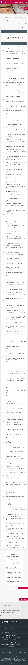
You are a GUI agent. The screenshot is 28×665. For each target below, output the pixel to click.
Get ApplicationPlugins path (13, 181)
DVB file (8, 399)
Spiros (12, 92)
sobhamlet (13, 112)
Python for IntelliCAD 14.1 (12, 68)
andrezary (10, 331)
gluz (12, 382)
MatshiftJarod (11, 215)
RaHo (8, 184)
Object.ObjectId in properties (13, 258)
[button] (25, 20)
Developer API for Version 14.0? (13, 124)
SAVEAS (8, 191)
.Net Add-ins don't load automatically (15, 221)
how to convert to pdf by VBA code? (15, 289)
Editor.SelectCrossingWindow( (13, 346)
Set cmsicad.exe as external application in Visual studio (13, 97)
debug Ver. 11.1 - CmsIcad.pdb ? (14, 408)
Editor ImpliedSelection (12, 492)
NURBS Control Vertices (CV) (14, 577)
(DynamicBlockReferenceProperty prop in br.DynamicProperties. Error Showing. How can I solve (16, 158)
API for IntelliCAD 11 (11, 482)
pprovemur (13, 186)
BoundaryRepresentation (12, 58)
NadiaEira (13, 103)
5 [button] (18, 20)
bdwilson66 (9, 110)
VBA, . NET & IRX (7, 8)
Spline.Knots (9, 251)
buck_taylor (10, 127)
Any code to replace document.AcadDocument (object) (14, 418)
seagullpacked (14, 353)
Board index (7, 17)
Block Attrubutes (12, 523)
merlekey (13, 53)
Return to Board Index (6, 599)
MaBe (8, 545)
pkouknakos (9, 101)
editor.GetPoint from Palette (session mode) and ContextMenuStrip (15, 452)
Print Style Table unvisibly (12, 542)
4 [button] (15, 20)
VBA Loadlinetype (10, 298)
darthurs (9, 371)
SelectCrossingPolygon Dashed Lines (15, 146)
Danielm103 (9, 72)
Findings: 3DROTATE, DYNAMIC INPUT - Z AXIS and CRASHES (14, 581)
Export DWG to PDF (10, 378)
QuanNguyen (14, 63)
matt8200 (9, 445)
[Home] (1, 2)
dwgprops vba (9, 370)
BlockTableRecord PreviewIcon (14, 279)
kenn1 (8, 363)
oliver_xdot (9, 203)
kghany (9, 139)
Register (21, 2)
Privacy (19, 652)
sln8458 (9, 403)
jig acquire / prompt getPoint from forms (14, 567)
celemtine (13, 301)
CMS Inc (8, 10)
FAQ (7, 35)
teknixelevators (10, 162)
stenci (8, 507)
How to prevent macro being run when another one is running (15, 359)
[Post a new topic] (26, 8)
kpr (8, 422)
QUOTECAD (16, 659)
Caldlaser (10, 380)
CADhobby (22, 659)
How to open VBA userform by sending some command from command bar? (15, 316)
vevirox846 (9, 339)
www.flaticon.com (21, 663)
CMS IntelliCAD (15, 17)
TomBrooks (13, 176)
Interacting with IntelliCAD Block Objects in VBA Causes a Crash (14, 199)
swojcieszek (9, 516)
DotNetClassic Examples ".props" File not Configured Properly (15, 430)
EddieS (8, 245)
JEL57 (8, 118)
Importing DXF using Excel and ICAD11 (15, 106)
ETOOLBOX (10, 659)
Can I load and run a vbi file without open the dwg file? (15, 306)
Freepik (13, 663)
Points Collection (10, 117)
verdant (9, 174)
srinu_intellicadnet (11, 350)
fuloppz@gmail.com (11, 484)
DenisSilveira (10, 51)
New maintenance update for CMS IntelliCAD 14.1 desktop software (14, 556)
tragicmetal (13, 373)
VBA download (9, 243)
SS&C (8, 300)
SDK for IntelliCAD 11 (11, 514)
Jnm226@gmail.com (11, 390)
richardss (9, 90)
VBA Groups (9, 89)
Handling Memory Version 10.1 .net (14, 533)
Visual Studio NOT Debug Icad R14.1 (15, 78)
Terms (24, 652)
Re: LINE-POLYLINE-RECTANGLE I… (13, 37)
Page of (20, 23)
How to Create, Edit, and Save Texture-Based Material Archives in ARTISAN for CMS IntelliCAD (14, 572)
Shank (9, 252)
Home (1, 17)
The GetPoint (9, 338)
